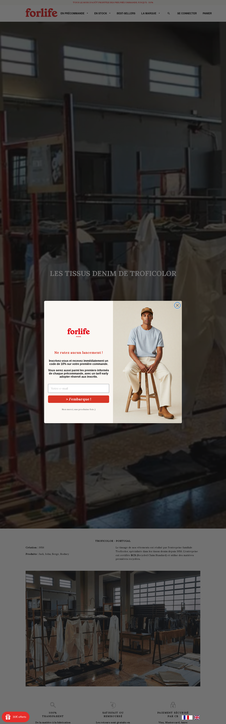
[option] (197, 717)
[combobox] (187, 717)
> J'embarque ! (78, 399)
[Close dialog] (177, 305)
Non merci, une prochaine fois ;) (79, 409)
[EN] (197, 717)
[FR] (187, 717)
